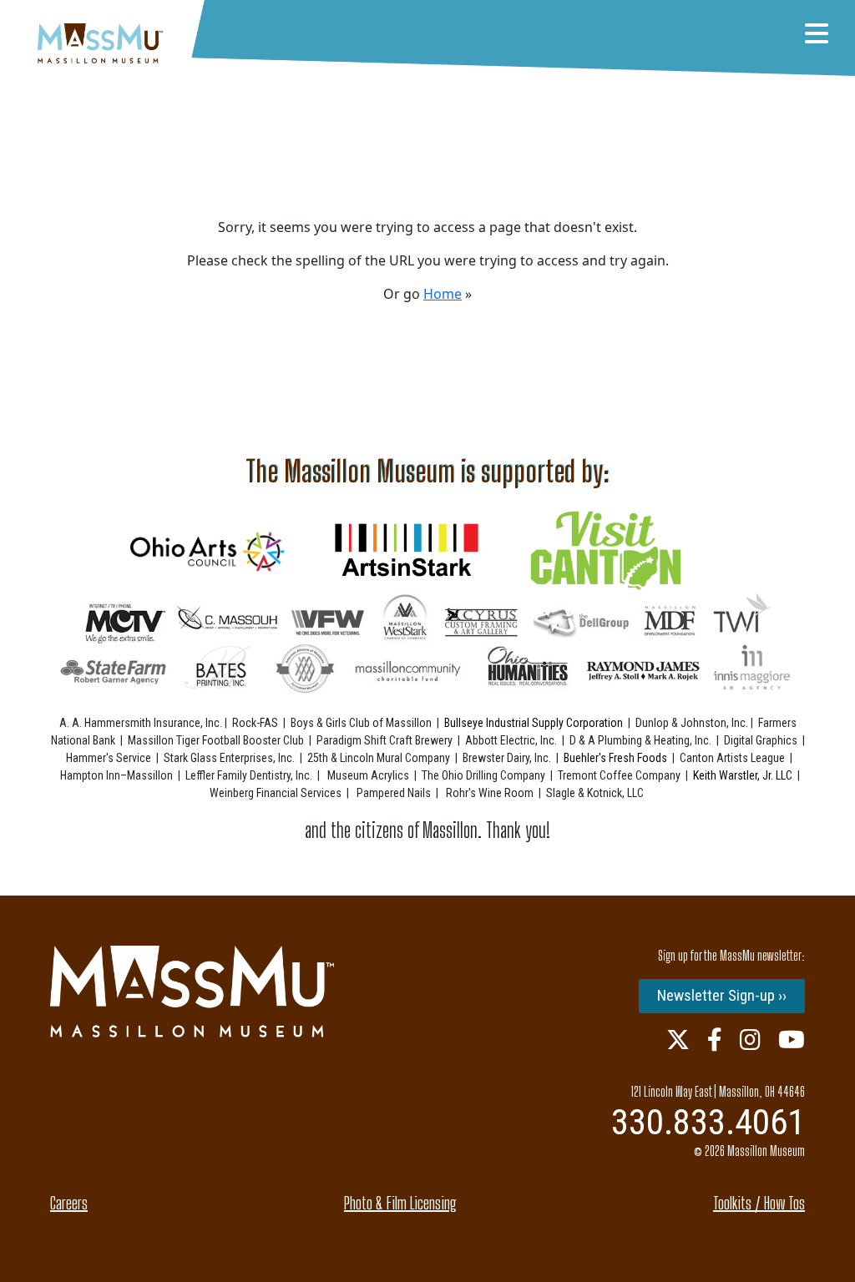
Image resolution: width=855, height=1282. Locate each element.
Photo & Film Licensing (400, 1203)
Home (442, 294)
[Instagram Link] (750, 1039)
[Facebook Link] (714, 1039)
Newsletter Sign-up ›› (722, 995)
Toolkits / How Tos (759, 1203)
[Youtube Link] (791, 1039)
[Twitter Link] (678, 1039)
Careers (69, 1203)
